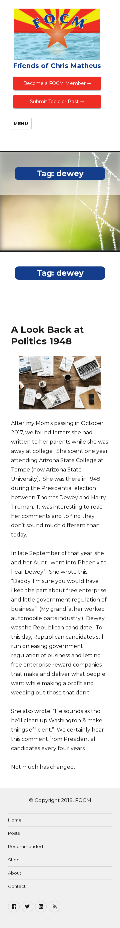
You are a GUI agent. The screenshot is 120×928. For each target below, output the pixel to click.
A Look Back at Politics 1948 (47, 335)
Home (15, 819)
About (14, 873)
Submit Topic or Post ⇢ (57, 102)
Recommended (25, 846)
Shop (14, 859)
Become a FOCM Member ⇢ (57, 83)
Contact (17, 886)
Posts (14, 833)
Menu (21, 123)
